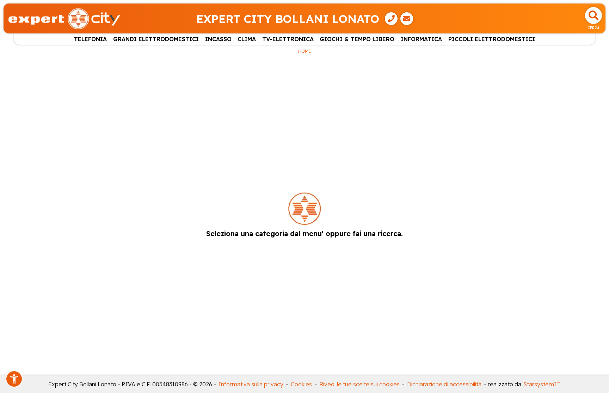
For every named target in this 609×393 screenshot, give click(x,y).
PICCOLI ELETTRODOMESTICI (491, 39)
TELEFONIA (90, 39)
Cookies (301, 384)
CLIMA (247, 39)
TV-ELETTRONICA (288, 39)
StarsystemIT (542, 384)
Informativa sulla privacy (251, 384)
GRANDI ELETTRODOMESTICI (156, 39)
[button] (14, 378)
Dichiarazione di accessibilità (444, 384)
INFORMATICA (421, 39)
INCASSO (218, 39)
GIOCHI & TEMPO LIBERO (357, 39)
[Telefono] (391, 18)
